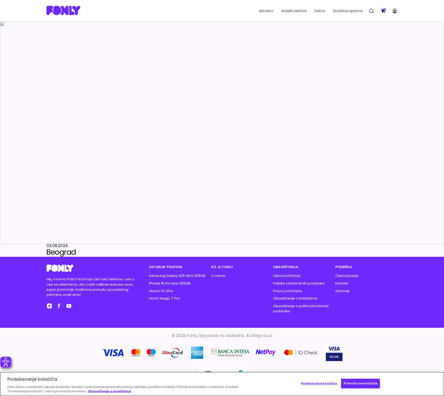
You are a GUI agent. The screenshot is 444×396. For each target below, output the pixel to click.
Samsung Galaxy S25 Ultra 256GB (177, 275)
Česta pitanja (346, 275)
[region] (222, 384)
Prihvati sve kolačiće (360, 383)
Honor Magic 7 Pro (164, 298)
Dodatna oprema (348, 11)
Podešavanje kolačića (319, 383)
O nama (218, 275)
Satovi (319, 11)
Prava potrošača (287, 291)
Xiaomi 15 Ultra (161, 291)
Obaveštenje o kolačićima (295, 298)
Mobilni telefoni (294, 11)
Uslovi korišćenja (286, 275)
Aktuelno (266, 11)
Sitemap (342, 291)
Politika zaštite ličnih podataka (298, 283)
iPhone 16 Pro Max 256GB (169, 283)
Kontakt (341, 283)
